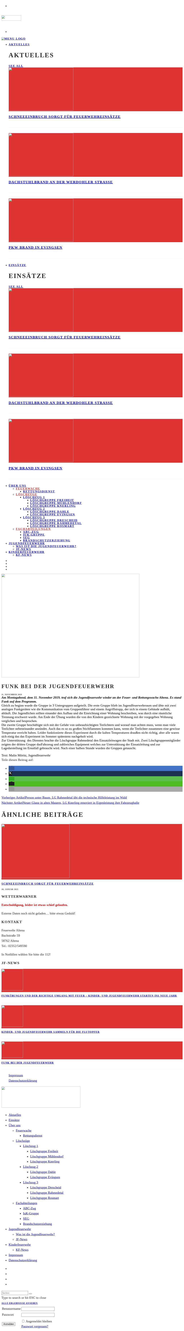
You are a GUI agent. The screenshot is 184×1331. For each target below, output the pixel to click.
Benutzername (11, 1308)
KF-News (24, 554)
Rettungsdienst (39, 491)
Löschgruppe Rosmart (52, 526)
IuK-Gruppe (34, 534)
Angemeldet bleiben (39, 1321)
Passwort (8, 1314)
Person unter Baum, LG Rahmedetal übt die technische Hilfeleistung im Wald (76, 797)
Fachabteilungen (33, 528)
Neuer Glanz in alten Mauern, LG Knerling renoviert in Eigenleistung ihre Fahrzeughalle (81, 803)
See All (16, 65)
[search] (30, 1293)
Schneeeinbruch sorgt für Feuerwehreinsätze (65, 117)
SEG (26, 537)
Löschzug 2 (34, 508)
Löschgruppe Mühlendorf (56, 503)
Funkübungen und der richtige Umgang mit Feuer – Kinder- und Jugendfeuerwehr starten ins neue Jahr (89, 995)
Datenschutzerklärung (23, 1080)
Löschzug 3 (34, 517)
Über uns (17, 485)
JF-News (21, 1239)
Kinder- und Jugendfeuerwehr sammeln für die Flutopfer (50, 1032)
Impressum (16, 1075)
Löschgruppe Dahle (49, 511)
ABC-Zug (31, 531)
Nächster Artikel (12, 803)
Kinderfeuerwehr (27, 552)
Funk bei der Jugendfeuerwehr (27, 1062)
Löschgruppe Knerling (53, 505)
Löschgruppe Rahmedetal (56, 523)
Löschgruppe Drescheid (54, 520)
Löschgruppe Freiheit (52, 500)
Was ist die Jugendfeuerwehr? (46, 546)
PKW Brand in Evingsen (35, 247)
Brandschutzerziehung (46, 540)
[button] (11, 768)
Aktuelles (19, 44)
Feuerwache (28, 488)
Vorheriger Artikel (13, 797)
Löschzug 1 (34, 497)
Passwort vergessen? (34, 1326)
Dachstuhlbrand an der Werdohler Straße (61, 182)
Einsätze (17, 265)
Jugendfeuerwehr (27, 543)
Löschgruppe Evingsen (52, 514)
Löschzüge (26, 494)
